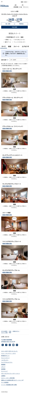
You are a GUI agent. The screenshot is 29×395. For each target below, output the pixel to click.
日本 (10, 331)
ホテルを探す (4, 331)
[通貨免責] (7, 60)
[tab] (3, 46)
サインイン (25, 7)
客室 (10, 332)
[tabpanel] (14, 187)
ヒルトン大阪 (4, 332)
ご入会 (20, 7)
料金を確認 (19, 27)
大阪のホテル (16, 331)
